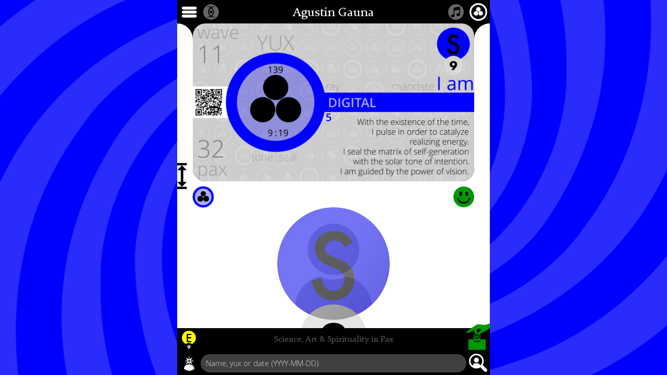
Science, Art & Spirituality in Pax (333, 339)
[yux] (189, 363)
